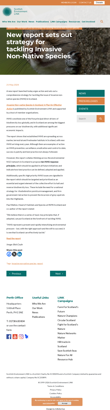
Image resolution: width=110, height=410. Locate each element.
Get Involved (88, 21)
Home (14, 12)
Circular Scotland (66, 320)
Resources (74, 21)
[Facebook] (9, 254)
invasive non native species (24, 263)
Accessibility (55, 397)
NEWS (82, 93)
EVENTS (83, 108)
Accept (64, 403)
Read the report (13, 238)
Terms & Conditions (55, 386)
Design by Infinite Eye (55, 409)
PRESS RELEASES (88, 101)
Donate (99, 2)
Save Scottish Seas (67, 350)
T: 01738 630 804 (15, 321)
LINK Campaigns (58, 21)
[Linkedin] (19, 254)
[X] (14, 254)
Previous (16, 273)
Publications (42, 21)
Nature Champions (67, 315)
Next (58, 273)
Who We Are (8, 21)
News (31, 21)
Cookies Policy (56, 393)
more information (49, 403)
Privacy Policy (55, 390)
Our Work (22, 21)
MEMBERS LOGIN (68, 2)
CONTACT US (85, 2)
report (40, 263)
